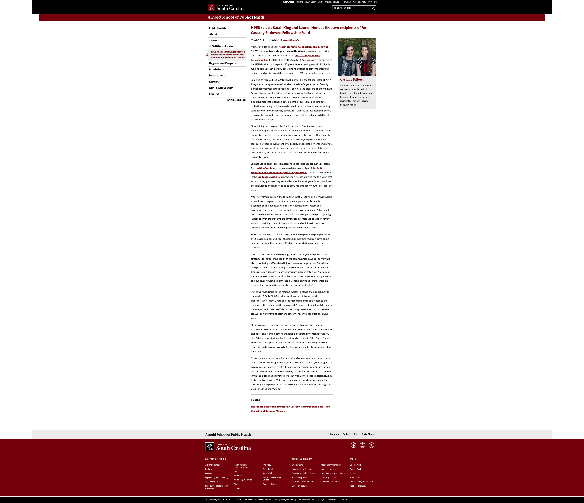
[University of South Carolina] (228, 447)
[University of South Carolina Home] (227, 8)
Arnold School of (236, 17)
